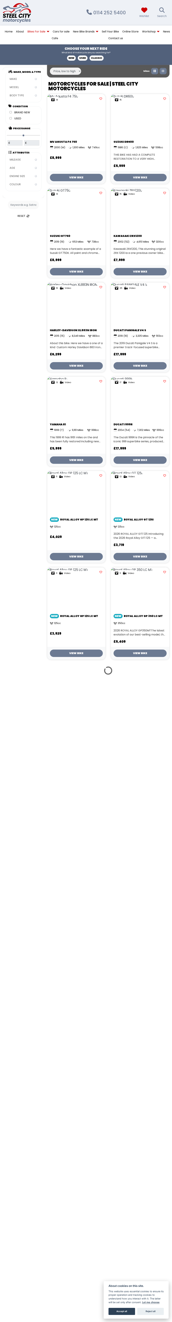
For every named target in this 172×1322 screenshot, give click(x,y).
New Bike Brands (84, 31)
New (71, 58)
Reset (21, 216)
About (20, 31)
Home (9, 31)
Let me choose (151, 1302)
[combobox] (23, 79)
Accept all (121, 1311)
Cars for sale (61, 31)
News (166, 31)
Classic (96, 58)
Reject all (150, 1311)
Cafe (55, 38)
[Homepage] (27, 13)
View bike (76, 177)
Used (82, 58)
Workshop (149, 31)
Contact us (115, 38)
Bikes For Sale (36, 31)
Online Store (130, 31)
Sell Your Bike (110, 31)
